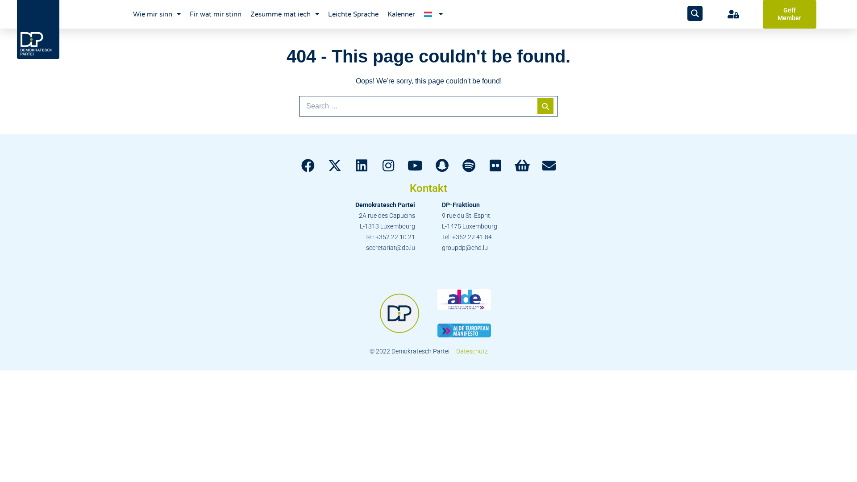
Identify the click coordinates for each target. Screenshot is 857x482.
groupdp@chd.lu (465, 247)
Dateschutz (472, 351)
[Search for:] (428, 106)
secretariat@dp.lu (390, 247)
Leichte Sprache (353, 14)
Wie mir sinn (152, 14)
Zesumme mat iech (280, 14)
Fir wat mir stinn (215, 14)
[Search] (545, 106)
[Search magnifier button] (695, 13)
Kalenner (401, 14)
